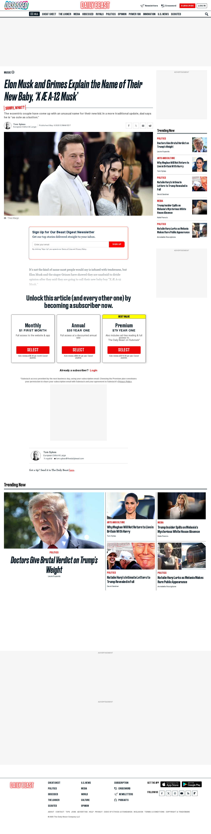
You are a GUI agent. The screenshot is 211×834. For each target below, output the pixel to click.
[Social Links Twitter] (168, 794)
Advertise (82, 812)
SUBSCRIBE (187, 5)
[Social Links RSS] (188, 794)
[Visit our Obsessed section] (27, 6)
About (51, 812)
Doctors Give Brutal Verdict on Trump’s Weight (54, 565)
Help (91, 812)
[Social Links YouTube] (181, 794)
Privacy (99, 812)
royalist (49, 459)
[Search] (206, 14)
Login (93, 370)
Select (33, 350)
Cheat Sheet (49, 14)
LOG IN (202, 5)
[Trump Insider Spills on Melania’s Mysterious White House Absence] (199, 213)
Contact (60, 812)
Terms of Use (67, 249)
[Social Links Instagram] (175, 794)
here (71, 469)
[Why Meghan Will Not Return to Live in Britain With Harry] (199, 170)
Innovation (149, 14)
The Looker (65, 14)
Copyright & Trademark (178, 812)
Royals (100, 14)
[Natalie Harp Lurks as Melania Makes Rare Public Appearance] (199, 236)
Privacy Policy (81, 249)
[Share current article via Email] (143, 125)
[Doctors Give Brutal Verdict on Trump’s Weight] (199, 151)
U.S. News (163, 14)
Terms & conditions (154, 812)
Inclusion (138, 812)
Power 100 (135, 14)
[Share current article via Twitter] (136, 125)
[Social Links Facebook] (162, 794)
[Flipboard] (194, 794)
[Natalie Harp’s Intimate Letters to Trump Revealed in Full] (199, 190)
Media (77, 14)
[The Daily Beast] (95, 6)
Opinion (122, 14)
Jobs (73, 812)
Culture (85, 800)
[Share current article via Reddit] (150, 125)
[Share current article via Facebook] (129, 125)
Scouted (176, 14)
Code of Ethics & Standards (118, 812)
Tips (68, 812)
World (84, 794)
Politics (111, 14)
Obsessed (87, 14)
